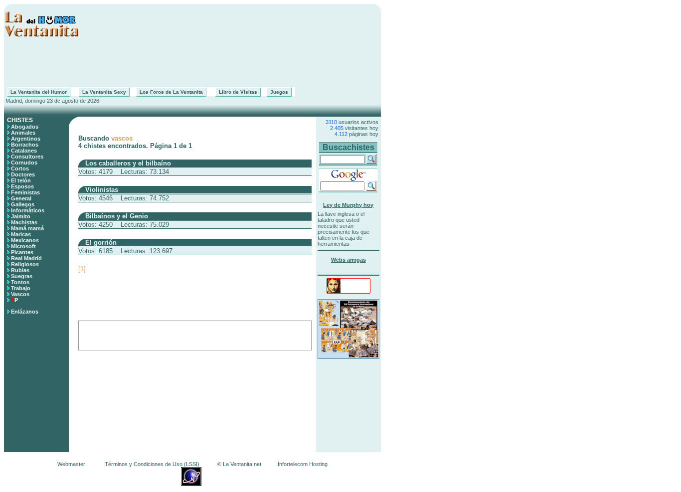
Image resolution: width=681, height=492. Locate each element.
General (21, 198)
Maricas (21, 234)
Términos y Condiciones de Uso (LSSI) (152, 464)
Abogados (24, 127)
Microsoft (23, 246)
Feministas (25, 192)
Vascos (20, 294)
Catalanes (24, 151)
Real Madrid (26, 258)
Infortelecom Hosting (303, 464)
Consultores (27, 157)
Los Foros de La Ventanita (171, 92)
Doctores (23, 174)
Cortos (20, 168)
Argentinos (25, 139)
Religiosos (25, 264)
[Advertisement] (192, 62)
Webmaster (71, 464)
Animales (23, 133)
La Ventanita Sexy (104, 92)
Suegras (21, 276)
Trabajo (20, 288)
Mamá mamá (27, 228)
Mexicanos (25, 240)
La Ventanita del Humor (38, 92)
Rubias (20, 270)
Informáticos (27, 210)
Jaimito (20, 216)
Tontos (20, 282)
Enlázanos (24, 312)
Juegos (279, 92)
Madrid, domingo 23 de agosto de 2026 (51, 101)
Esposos (22, 186)
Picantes (22, 252)
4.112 (341, 134)
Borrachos (24, 145)
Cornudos (24, 162)
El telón (21, 180)
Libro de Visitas (238, 92)
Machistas (24, 222)
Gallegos (22, 204)
